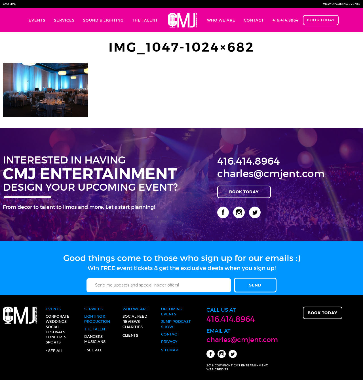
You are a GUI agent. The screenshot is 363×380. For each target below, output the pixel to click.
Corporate (57, 316)
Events (37, 20)
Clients (130, 335)
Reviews (131, 321)
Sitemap (169, 350)
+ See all (54, 350)
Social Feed (135, 316)
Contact (254, 20)
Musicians (94, 341)
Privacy (169, 341)
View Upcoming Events (341, 4)
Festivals (55, 332)
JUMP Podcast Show (176, 324)
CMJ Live (9, 4)
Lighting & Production (97, 319)
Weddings (56, 321)
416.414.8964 (286, 20)
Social (53, 326)
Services (64, 20)
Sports (53, 342)
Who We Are (221, 20)
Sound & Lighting (103, 20)
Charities (133, 326)
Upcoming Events (171, 312)
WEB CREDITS (217, 369)
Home (182, 20)
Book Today (321, 20)
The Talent (145, 20)
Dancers (93, 336)
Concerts (56, 337)
